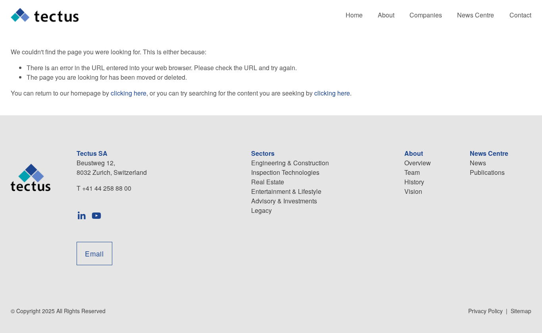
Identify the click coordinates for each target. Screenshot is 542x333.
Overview (417, 162)
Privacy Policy (485, 311)
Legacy (261, 210)
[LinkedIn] (81, 215)
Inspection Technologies (285, 172)
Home (354, 14)
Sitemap (521, 311)
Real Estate (267, 181)
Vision (413, 191)
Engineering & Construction (290, 162)
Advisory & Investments (284, 200)
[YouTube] (96, 215)
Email (94, 253)
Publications (487, 172)
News (478, 162)
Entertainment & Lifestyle (286, 191)
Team (412, 172)
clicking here (128, 93)
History (414, 181)
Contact (520, 14)
